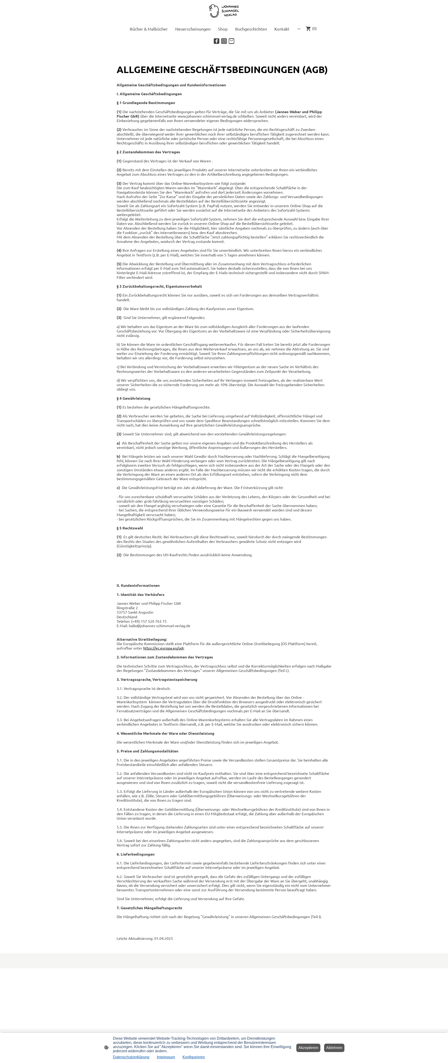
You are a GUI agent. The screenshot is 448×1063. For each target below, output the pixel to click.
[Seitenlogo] (224, 11)
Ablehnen (334, 1048)
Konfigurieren (193, 1057)
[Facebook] (216, 41)
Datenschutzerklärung (131, 1057)
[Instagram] (224, 41)
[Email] (231, 41)
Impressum (166, 1057)
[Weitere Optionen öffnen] (299, 29)
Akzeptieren (308, 1048)
